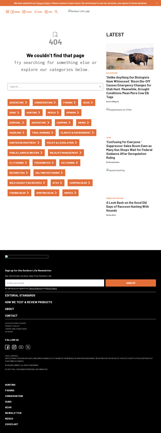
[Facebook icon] (7, 347)
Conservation (14, 395)
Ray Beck (112, 215)
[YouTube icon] (21, 347)
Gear (8, 407)
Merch (9, 418)
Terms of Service (35, 288)
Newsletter (13, 412)
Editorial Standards (20, 295)
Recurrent (15, 365)
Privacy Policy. (51, 288)
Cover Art (11, 424)
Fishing (9, 390)
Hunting (10, 384)
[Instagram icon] (14, 347)
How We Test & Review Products (28, 302)
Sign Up (130, 282)
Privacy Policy (43, 3)
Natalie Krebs (114, 162)
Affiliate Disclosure (15, 323)
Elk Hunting (112, 73)
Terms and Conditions (16, 329)
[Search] (100, 87)
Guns (108, 138)
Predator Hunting (115, 198)
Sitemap (9, 331)
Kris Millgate (114, 101)
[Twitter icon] (28, 347)
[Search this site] (56, 11)
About (9, 309)
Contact (11, 315)
